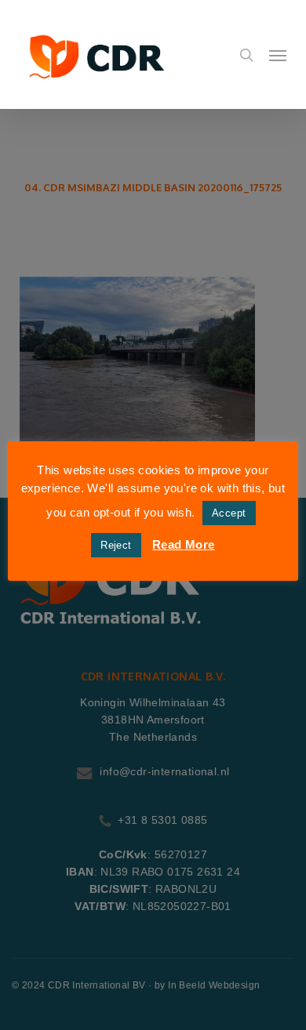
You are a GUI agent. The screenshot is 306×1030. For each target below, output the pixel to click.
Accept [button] (229, 513)
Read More (183, 544)
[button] (277, 55)
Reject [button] (115, 545)
